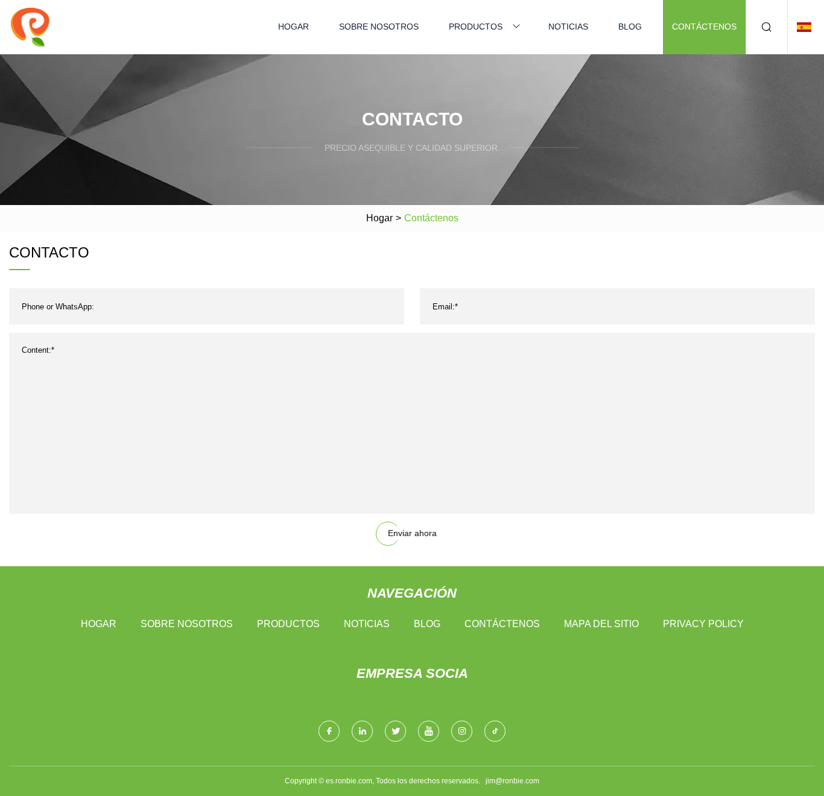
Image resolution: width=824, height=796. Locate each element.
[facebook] (329, 731)
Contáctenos (704, 26)
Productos (475, 26)
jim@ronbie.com (512, 781)
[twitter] (395, 731)
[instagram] (461, 731)
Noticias (568, 26)
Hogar (293, 26)
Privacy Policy (703, 624)
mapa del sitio (601, 624)
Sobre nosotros (379, 26)
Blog (630, 26)
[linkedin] (362, 731)
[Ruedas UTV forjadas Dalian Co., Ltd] (30, 27)
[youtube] (428, 731)
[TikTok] (494, 731)
